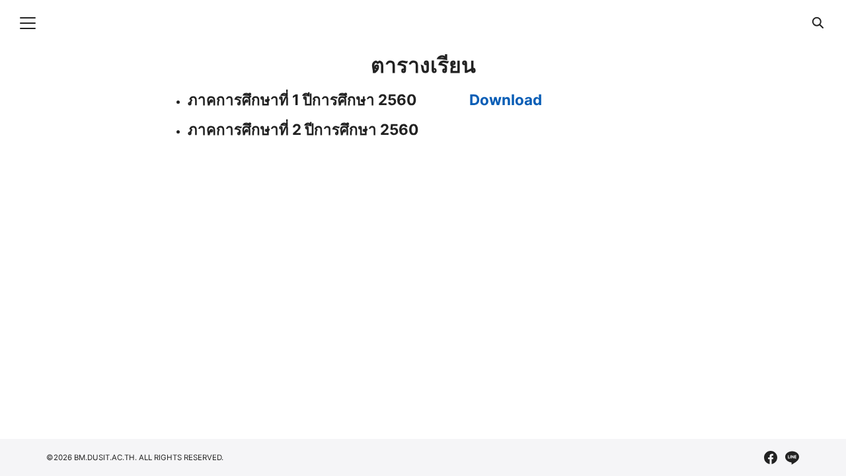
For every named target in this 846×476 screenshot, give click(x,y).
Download (505, 99)
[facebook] (771, 457)
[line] (792, 457)
